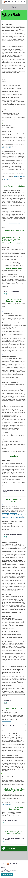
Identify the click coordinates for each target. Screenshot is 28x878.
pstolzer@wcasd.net (6, 147)
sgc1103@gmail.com (6, 804)
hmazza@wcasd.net (6, 721)
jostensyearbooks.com (19, 176)
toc (1, 10)
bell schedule (20, 368)
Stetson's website (12, 778)
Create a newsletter (7, 874)
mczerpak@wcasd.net (7, 571)
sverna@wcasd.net (7, 179)
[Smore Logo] (6, 2)
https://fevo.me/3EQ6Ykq (14, 223)
